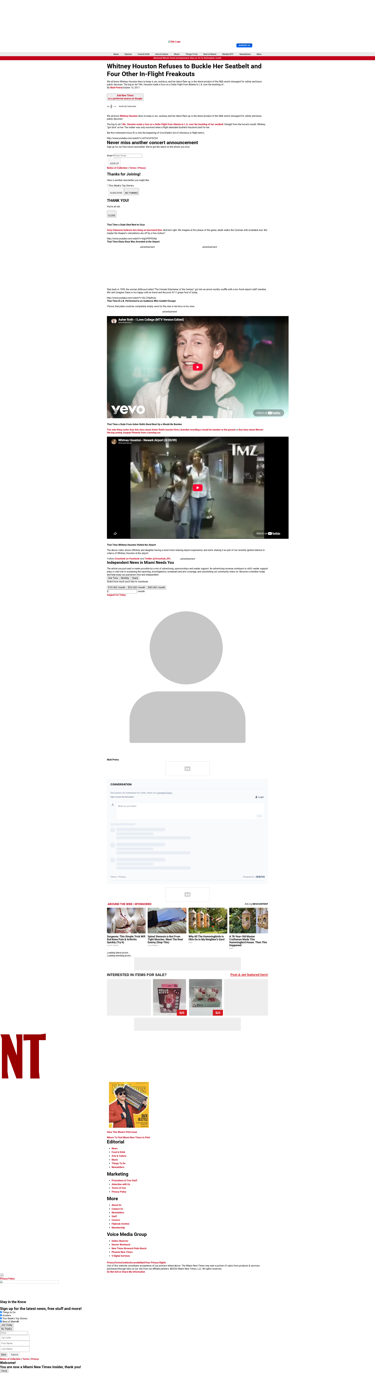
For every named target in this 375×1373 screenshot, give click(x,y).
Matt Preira (116, 87)
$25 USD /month (136, 587)
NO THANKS (131, 193)
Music (177, 54)
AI (144, 1262)
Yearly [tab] (135, 578)
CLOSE (111, 215)
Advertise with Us (121, 1184)
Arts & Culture (161, 54)
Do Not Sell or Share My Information (126, 1271)
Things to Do (9, 1312)
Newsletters (245, 54)
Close (4, 1370)
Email (110, 155)
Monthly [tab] (125, 578)
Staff (114, 1216)
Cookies (125, 1262)
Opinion (128, 54)
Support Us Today (116, 595)
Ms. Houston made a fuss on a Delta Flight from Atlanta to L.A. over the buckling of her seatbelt (172, 124)
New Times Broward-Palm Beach (129, 1248)
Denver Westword (121, 1244)
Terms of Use (119, 1188)
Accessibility (136, 1262)
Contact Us (117, 1209)
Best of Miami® (10, 1321)
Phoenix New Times (122, 1252)
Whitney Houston (129, 116)
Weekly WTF (228, 54)
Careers (116, 1220)
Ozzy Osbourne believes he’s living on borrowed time (134, 230)
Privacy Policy (119, 1191)
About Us (116, 1205)
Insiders (6, 1315)
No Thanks (6, 1328)
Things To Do (191, 54)
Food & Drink (143, 54)
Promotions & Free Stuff (124, 1180)
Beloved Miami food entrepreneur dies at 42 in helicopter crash (187, 58)
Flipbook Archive (120, 1223)
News (116, 54)
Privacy (142, 168)
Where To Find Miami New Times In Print (128, 1137)
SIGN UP (114, 163)
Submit (14, 1354)
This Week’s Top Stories (14, 1318)
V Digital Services (121, 1255)
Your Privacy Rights (155, 1262)
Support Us (244, 45)
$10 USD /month (116, 587)
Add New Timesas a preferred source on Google (125, 97)
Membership (118, 1227)
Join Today (6, 1325)
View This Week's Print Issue (122, 1132)
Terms (132, 168)
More (259, 54)
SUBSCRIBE (116, 193)
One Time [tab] (113, 578)
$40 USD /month (156, 587)
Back (3, 1354)
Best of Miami (209, 54)
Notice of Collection (117, 168)
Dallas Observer (120, 1241)
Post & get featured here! (249, 974)
